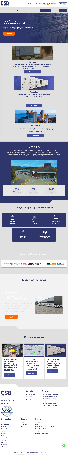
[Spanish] (55, 3)
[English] (51, 3)
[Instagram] (39, 4)
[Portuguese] (53, 3)
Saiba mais (32, 72)
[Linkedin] (37, 4)
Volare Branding (48, 454)
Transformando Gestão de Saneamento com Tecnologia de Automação (54, 363)
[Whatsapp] (41, 4)
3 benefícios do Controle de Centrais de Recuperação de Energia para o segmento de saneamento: (11, 365)
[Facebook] (7, 403)
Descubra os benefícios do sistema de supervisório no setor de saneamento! (32, 364)
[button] (18, 10)
